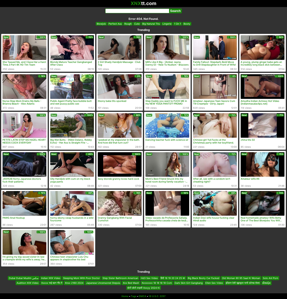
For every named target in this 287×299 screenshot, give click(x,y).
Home (125, 296)
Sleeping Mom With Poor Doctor (81, 278)
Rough (128, 23)
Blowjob (101, 23)
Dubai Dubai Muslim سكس (23, 278)
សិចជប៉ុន (266, 282)
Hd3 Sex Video (149, 278)
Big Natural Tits (151, 23)
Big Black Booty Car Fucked (203, 278)
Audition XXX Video (28, 282)
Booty (187, 23)
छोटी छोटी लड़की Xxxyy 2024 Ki (143, 287)
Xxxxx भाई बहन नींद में (51, 282)
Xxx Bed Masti (131, 282)
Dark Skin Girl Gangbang (189, 282)
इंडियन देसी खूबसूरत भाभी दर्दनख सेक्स (243, 282)
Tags (133, 296)
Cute (137, 23)
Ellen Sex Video (214, 282)
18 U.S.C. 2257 (157, 296)
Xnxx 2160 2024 (74, 282)
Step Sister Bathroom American (120, 278)
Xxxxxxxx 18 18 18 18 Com (157, 282)
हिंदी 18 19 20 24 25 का (173, 278)
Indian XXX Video (50, 278)
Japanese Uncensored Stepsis (103, 282)
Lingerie (166, 23)
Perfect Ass (115, 23)
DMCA (142, 296)
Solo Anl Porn (270, 278)
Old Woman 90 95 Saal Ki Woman (241, 278)
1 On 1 (177, 23)
